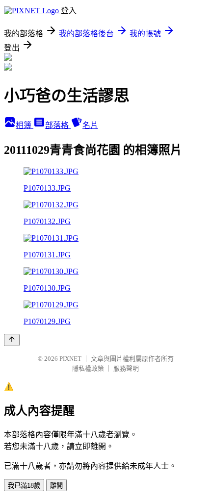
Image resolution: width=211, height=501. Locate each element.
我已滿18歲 (24, 485)
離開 (56, 485)
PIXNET (70, 358)
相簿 (24, 125)
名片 (90, 125)
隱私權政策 (88, 368)
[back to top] (12, 340)
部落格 (58, 125)
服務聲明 (126, 368)
